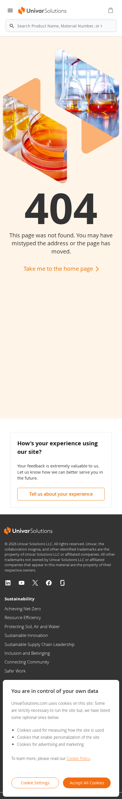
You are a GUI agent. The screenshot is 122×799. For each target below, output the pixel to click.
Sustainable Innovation (26, 635)
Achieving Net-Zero (23, 608)
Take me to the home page (59, 268)
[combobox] (61, 26)
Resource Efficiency (23, 617)
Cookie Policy (78, 758)
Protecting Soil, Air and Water (32, 626)
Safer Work (15, 671)
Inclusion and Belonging (27, 653)
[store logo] (42, 10)
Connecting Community (27, 662)
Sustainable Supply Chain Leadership (40, 644)
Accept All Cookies (87, 782)
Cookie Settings (35, 782)
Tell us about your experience (61, 494)
